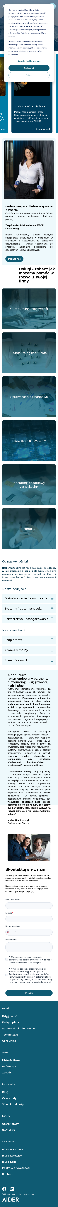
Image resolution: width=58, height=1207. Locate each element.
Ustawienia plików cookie (29, 61)
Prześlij (29, 993)
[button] (29, 598)
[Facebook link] (4, 1189)
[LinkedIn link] (12, 1189)
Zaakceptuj (29, 68)
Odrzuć (29, 75)
